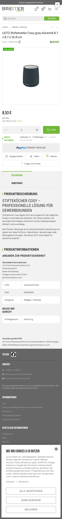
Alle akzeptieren (31, 491)
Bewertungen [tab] (17, 183)
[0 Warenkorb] (49, 9)
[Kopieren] (19, 42)
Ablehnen (31, 509)
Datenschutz (7, 434)
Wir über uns (7, 411)
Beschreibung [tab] (17, 175)
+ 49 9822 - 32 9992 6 (12, 370)
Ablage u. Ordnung (19, 27)
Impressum (10, 481)
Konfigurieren (31, 500)
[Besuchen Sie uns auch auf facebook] (13, 354)
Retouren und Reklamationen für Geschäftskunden (22, 407)
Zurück (5, 27)
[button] (57, 4)
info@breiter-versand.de (20, 378)
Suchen (52, 18)
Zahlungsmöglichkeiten (11, 415)
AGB (4, 438)
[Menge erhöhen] (37, 130)
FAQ (4, 403)
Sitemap (5, 442)
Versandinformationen (11, 419)
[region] (31, 27)
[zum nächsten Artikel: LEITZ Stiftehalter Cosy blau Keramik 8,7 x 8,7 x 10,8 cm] (57, 27)
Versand (19, 121)
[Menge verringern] (6, 130)
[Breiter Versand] (13, 9)
